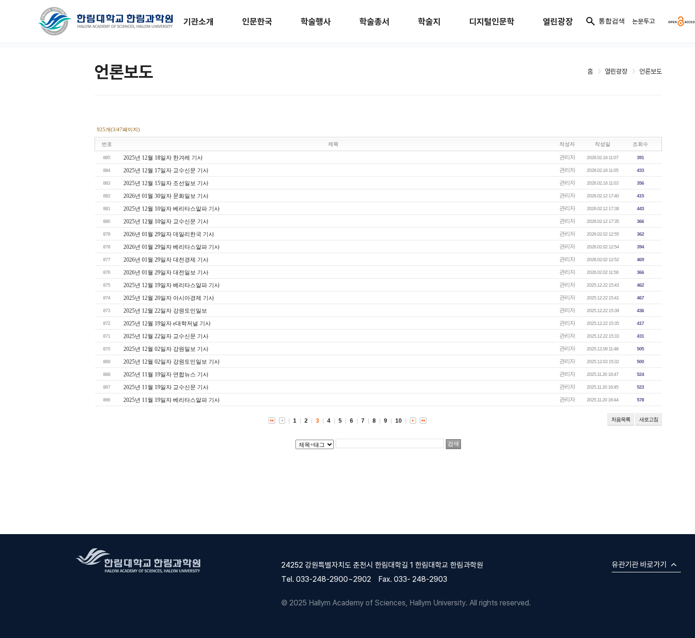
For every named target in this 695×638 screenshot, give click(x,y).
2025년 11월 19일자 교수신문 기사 (165, 387)
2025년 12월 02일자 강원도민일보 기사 (171, 361)
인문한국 (257, 21)
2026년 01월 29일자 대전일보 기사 (165, 272)
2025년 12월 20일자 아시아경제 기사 (168, 298)
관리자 (567, 157)
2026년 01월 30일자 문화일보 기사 (165, 196)
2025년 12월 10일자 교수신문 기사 (165, 221)
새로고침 (648, 419)
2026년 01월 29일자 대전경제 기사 (165, 259)
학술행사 (316, 21)
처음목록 (620, 419)
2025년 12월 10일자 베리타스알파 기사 (171, 208)
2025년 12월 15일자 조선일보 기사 (165, 183)
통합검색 (612, 21)
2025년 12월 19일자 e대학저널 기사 (167, 323)
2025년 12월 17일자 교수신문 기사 (165, 170)
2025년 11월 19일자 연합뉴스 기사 (165, 374)
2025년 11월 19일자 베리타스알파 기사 (171, 400)
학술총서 (374, 21)
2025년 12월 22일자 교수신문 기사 (165, 336)
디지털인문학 (491, 21)
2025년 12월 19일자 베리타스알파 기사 (171, 285)
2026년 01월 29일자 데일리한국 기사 (168, 234)
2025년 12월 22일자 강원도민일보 (165, 310)
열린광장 (558, 21)
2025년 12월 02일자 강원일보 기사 (165, 349)
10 (398, 420)
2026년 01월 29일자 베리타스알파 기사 (171, 247)
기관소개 (198, 21)
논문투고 (643, 21)
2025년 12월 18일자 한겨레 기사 (163, 157)
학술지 (429, 21)
